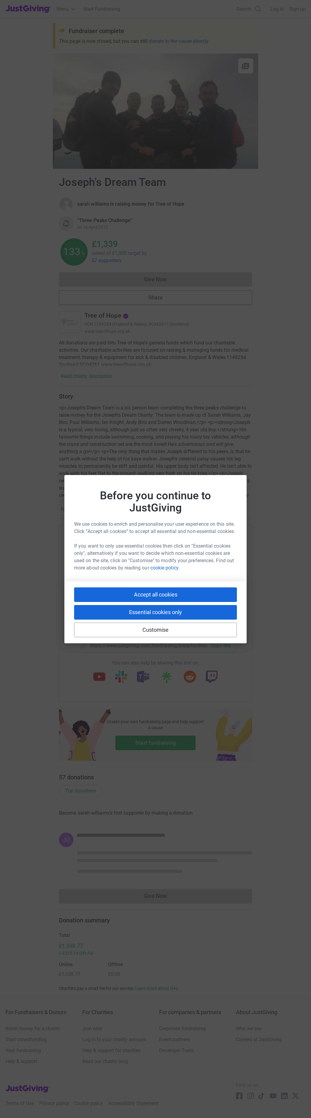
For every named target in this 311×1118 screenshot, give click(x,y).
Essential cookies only (155, 612)
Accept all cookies (155, 594)
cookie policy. (164, 568)
